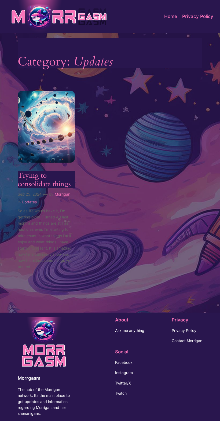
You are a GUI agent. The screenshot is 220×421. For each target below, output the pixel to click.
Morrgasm (29, 378)
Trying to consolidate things (44, 179)
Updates (29, 202)
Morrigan (62, 194)
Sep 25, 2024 (30, 194)
